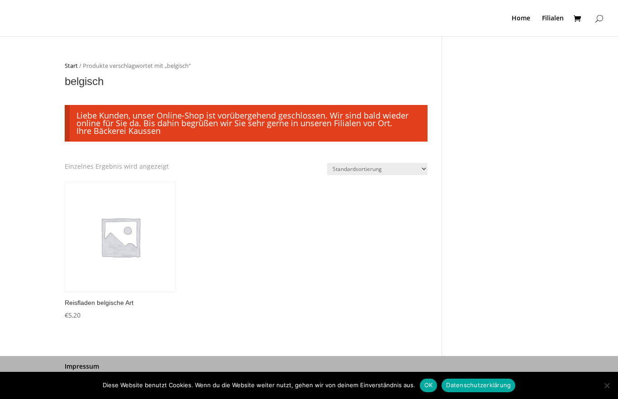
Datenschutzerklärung (478, 385)
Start (71, 66)
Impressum (82, 366)
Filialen (553, 18)
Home (521, 18)
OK (428, 385)
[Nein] (606, 385)
